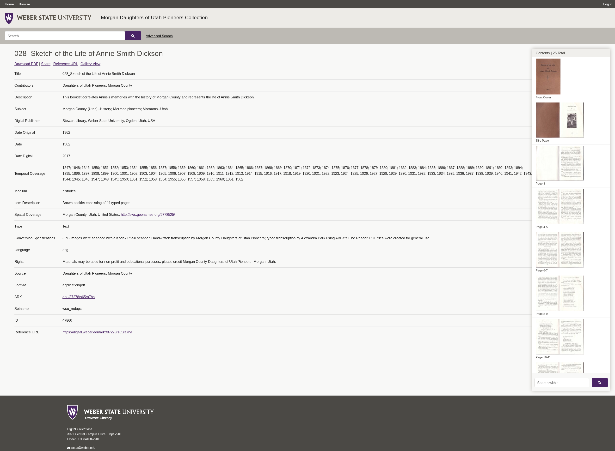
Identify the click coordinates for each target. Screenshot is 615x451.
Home (9, 4)
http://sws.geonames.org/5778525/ (148, 214)
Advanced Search (159, 36)
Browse (24, 4)
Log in (608, 4)
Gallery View (90, 64)
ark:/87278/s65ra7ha (78, 297)
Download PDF (26, 64)
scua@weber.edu (82, 448)
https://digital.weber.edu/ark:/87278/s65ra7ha (97, 332)
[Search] (133, 35)
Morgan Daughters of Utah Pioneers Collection (154, 17)
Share (45, 64)
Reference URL (65, 64)
